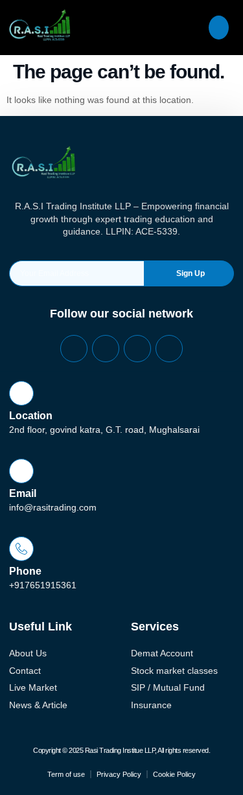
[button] (219, 28)
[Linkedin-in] (105, 348)
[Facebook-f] (73, 348)
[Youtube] (169, 348)
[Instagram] (137, 348)
